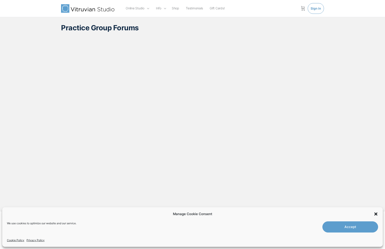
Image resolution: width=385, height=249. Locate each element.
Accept (350, 227)
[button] (376, 214)
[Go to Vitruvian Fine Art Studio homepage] (88, 8)
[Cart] (303, 8)
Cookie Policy (15, 240)
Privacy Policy (36, 240)
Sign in (316, 8)
